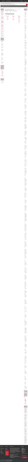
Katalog (3, 6)
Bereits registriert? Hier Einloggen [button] (7, 453)
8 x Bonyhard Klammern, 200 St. (26, 20)
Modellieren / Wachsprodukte (2, 13)
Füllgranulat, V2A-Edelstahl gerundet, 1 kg (26, 432)
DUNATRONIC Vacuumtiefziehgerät (26, 410)
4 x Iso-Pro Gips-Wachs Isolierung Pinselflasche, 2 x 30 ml (26, 227)
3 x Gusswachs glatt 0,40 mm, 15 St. (26, 195)
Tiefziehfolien (7, 19)
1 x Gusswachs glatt (25, 89)
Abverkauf (2, 36)
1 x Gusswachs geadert (26, 94)
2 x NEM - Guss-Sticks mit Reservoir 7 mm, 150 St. (26, 285)
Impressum (2, 42)
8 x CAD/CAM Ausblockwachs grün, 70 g (26, 27)
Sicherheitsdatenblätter (2, 54)
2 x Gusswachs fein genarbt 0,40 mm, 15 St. (26, 53)
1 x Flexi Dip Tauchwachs (25, 378)
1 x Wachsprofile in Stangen (26, 84)
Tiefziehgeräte (13, 19)
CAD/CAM (2, 29)
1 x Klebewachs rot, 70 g (26, 316)
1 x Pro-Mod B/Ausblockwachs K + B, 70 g (26, 322)
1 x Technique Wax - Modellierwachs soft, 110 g (26, 338)
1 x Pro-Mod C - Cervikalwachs (26, 351)
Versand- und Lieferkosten (2, 452)
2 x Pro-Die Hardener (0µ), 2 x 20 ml (26, 263)
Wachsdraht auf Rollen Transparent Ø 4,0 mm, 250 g (26, 439)
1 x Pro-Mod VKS (25, 382)
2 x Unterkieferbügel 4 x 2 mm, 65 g (26, 132)
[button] (21, 1)
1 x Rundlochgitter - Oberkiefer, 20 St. (26, 119)
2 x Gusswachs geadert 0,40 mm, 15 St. (26, 277)
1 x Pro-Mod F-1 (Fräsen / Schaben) (26, 309)
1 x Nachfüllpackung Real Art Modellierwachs (26, 330)
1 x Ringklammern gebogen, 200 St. (26, 147)
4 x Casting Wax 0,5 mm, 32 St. (25, 69)
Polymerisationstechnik (2, 18)
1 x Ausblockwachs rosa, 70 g (26, 100)
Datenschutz (2, 44)
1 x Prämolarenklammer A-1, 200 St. (26, 112)
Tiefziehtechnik (7, 6)
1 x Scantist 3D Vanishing (26, 201)
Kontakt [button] (25, 457)
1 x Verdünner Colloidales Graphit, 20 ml (26, 270)
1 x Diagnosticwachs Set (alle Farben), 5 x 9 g (26, 207)
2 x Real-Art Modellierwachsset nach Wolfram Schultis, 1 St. (26, 44)
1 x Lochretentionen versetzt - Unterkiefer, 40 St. (26, 162)
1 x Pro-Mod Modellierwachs (26, 372)
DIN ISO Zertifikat (2, 59)
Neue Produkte (26, 395)
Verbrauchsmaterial (2, 25)
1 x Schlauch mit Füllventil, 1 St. (26, 189)
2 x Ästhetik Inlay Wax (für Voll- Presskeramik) (26, 294)
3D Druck (2, 33)
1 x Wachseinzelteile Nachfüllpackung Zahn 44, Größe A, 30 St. (26, 254)
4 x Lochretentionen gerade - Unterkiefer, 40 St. (26, 77)
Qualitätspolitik (2, 63)
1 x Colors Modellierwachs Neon (26, 345)
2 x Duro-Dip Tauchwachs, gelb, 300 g (26, 35)
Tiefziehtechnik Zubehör (19, 21)
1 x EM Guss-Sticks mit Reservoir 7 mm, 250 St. (26, 236)
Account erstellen (6, 449)
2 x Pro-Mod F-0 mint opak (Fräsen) (26, 302)
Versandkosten (2, 50)
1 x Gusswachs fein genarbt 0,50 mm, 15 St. (26, 244)
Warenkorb (25, 9)
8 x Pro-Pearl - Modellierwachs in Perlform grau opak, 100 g (26, 181)
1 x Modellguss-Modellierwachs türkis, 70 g (26, 154)
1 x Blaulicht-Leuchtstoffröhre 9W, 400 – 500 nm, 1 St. (26, 171)
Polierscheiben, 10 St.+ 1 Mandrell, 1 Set (26, 417)
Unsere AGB (2, 47)
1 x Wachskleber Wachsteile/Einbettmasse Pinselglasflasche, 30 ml (26, 217)
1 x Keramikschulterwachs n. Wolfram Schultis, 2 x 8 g (26, 359)
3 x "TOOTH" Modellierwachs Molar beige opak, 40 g (26, 62)
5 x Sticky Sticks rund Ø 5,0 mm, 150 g (26, 14)
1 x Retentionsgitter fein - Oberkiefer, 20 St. (26, 140)
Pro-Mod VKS (25, 400)
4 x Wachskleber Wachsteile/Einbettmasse (26, 126)
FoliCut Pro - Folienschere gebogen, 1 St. (26, 425)
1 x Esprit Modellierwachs (26, 387)
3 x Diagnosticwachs (26, 366)
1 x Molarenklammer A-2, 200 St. (26, 106)
